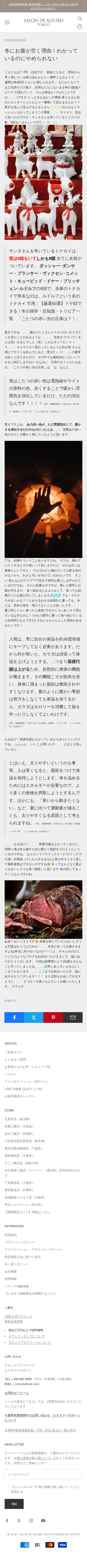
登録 (14, 1504)
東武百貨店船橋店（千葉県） (24, 1148)
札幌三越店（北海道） (20, 1126)
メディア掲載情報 (17, 1286)
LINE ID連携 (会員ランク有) (23, 1089)
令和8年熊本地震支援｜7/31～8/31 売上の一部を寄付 (40, 1430)
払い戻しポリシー (17, 1264)
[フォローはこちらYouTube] (43, 1520)
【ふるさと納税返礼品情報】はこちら (30, 1293)
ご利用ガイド (14, 1052)
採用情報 (11, 1279)
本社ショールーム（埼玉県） (24, 1204)
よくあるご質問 (15, 1059)
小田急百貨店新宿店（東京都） (26, 1141)
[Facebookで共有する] (14, 1017)
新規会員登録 (14, 1321)
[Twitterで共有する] (33, 1017)
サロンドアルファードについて (30, 1342)
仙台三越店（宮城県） (20, 1134)
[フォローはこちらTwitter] (19, 1520)
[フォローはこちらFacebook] (7, 1520)
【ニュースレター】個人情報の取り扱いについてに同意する (46, 1489)
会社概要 (11, 1271)
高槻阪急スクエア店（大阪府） (26, 1197)
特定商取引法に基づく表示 (23, 1257)
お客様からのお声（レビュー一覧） (29, 1067)
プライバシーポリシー (20, 1242)
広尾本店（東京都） (18, 1119)
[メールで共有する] (72, 1017)
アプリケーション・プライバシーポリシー (33, 1249)
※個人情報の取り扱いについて (35, 1458)
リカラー (11, 1074)
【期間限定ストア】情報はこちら (27, 1212)
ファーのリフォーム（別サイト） (27, 1081)
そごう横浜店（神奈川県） (23, 1163)
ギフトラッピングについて (27, 1336)
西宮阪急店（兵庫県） (20, 1190)
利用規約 (11, 1235)
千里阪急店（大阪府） (20, 1182)
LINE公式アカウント (18, 1316)
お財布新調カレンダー (20, 1096)
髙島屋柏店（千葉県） (20, 1155)
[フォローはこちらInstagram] (31, 1520)
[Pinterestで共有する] (53, 1017)
